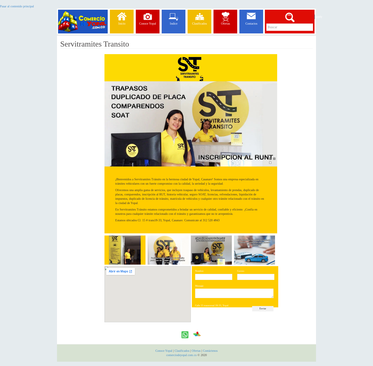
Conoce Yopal (163, 350)
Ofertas (196, 350)
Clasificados (182, 350)
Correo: (241, 271)
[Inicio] (83, 15)
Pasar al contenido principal (17, 6)
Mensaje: (199, 285)
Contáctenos (210, 350)
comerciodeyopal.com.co (181, 355)
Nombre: (199, 271)
